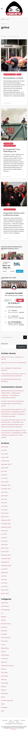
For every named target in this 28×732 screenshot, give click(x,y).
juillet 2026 (4, 447)
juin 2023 (4, 534)
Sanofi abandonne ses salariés (13, 78)
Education (4, 630)
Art (2, 613)
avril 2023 (4, 541)
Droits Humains (8, 143)
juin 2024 (4, 499)
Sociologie (4, 707)
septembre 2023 (6, 527)
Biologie (3, 616)
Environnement (5, 637)
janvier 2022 (5, 593)
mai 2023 (4, 537)
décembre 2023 (6, 520)
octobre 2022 (5, 562)
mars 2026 (4, 454)
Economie (4, 627)
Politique (4, 679)
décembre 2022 (6, 555)
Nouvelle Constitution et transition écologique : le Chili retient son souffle (13, 414)
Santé (18, 74)
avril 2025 (4, 478)
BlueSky (23, 720)
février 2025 (5, 482)
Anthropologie (5, 609)
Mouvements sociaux (9, 74)
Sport (2, 711)
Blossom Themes (14, 728)
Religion (3, 690)
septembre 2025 (6, 464)
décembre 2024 (6, 485)
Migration (4, 662)
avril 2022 (4, 583)
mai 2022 (4, 579)
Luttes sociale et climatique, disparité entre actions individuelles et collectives (12, 424)
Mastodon (11, 722)
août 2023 (4, 530)
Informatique (5, 655)
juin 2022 (4, 576)
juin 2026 (4, 450)
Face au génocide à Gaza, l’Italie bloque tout (11, 150)
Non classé (4, 672)
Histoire (3, 651)
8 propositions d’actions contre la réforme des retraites (13, 214)
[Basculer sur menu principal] (2, 8)
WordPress (13, 729)
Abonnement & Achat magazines (14, 723)
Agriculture (4, 602)
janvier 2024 (5, 516)
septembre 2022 (6, 565)
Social (3, 704)
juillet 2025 (4, 468)
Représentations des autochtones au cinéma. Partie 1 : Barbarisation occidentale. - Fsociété (12, 393)
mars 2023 (4, 544)
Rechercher (4, 343)
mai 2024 (4, 502)
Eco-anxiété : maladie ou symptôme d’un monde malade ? (14, 435)
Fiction (3, 644)
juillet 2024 (4, 496)
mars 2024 (4, 509)
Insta (10, 720)
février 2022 (5, 590)
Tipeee (17, 722)
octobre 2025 (5, 461)
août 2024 (4, 492)
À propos (4, 720)
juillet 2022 (4, 572)
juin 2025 (4, 471)
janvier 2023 (5, 551)
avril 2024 (4, 506)
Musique (3, 669)
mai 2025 (4, 475)
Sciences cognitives (7, 700)
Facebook (16, 720)
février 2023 (5, 548)
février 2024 (5, 513)
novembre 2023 (6, 523)
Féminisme (4, 641)
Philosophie (4, 676)
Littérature (4, 658)
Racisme (3, 686)
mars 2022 (4, 586)
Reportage (4, 693)
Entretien (4, 634)
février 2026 (5, 457)
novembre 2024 (6, 489)
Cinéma (3, 620)
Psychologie (4, 683)
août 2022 (4, 569)
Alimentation (5, 606)
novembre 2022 (6, 558)
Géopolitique (5, 648)
